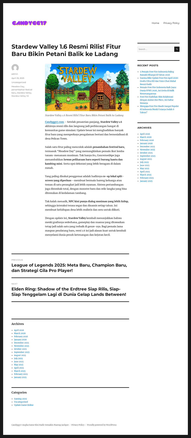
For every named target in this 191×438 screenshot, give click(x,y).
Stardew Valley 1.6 (20, 96)
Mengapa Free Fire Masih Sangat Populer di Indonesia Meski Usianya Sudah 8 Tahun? (159, 109)
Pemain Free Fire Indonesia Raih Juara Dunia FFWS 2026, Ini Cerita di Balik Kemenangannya (158, 90)
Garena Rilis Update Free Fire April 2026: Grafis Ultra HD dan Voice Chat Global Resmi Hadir (159, 81)
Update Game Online (23, 405)
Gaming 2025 (20, 399)
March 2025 (20, 371)
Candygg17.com (54, 121)
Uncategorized (18, 82)
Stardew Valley (24, 93)
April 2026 (19, 330)
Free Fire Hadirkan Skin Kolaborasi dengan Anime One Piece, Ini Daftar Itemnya (157, 100)
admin (14, 74)
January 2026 (20, 339)
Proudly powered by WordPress (102, 425)
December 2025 (21, 343)
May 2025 (18, 364)
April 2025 (19, 368)
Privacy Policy (171, 23)
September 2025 (22, 352)
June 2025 (19, 361)
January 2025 (20, 377)
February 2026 (21, 336)
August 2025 (20, 355)
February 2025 (21, 374)
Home (155, 23)
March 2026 (20, 333)
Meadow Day (17, 86)
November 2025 (21, 346)
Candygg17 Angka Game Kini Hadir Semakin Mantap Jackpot (40, 425)
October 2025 (20, 349)
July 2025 (18, 358)
